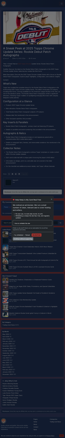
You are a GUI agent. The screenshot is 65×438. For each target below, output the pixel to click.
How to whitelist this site (22, 223)
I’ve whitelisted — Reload (22, 235)
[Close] (51, 199)
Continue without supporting (23, 239)
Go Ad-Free (36, 235)
